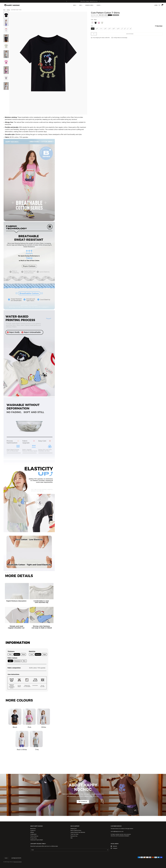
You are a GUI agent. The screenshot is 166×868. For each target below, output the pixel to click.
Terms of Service (34, 836)
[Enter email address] (107, 849)
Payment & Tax (74, 836)
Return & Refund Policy (76, 830)
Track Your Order (74, 834)
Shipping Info (74, 828)
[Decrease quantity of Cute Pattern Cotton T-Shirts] (92, 33)
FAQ (71, 838)
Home (4, 9)
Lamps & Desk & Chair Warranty (78, 832)
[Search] (159, 5)
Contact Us (32, 830)
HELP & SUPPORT (75, 826)
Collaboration (33, 834)
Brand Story (33, 828)
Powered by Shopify (17, 861)
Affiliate (32, 832)
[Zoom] (84, 14)
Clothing (8, 9)
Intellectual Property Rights (36, 839)
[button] (83, 801)
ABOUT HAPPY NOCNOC (36, 826)
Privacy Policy (33, 838)
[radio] (92, 22)
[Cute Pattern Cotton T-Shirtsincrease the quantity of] (96, 33)
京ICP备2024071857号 (16, 858)
